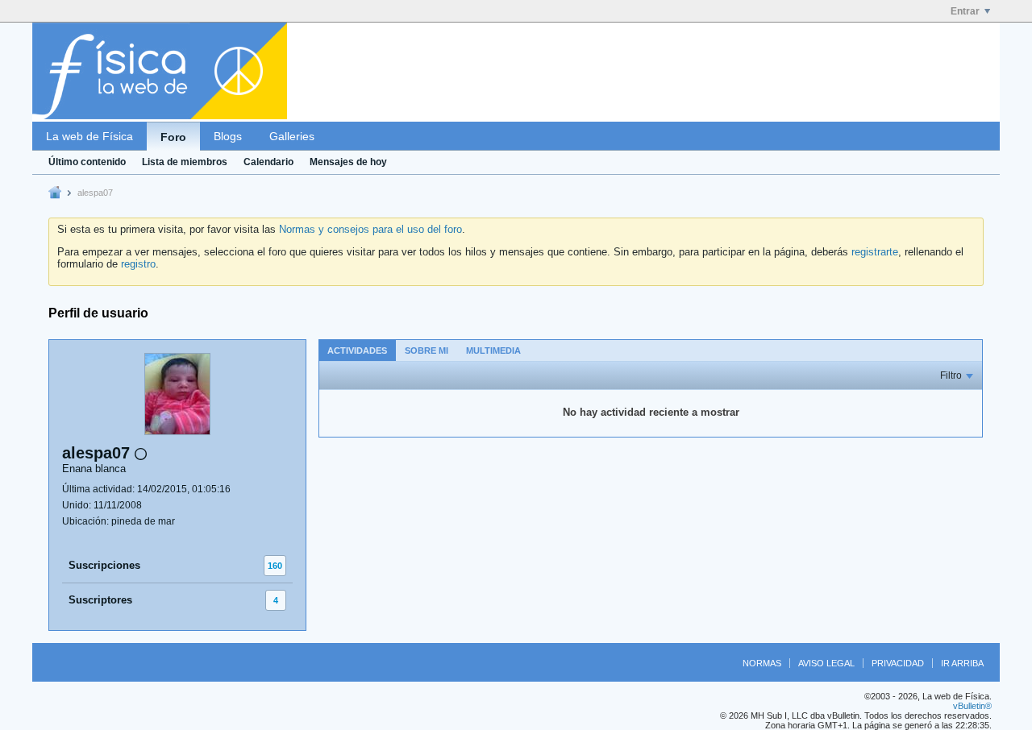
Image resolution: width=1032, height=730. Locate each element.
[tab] (357, 350)
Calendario (268, 162)
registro (138, 264)
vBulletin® (972, 706)
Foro (173, 137)
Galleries (291, 136)
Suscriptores (100, 600)
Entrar (965, 11)
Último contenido (87, 162)
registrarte (874, 252)
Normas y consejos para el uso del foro (370, 229)
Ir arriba (962, 663)
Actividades (357, 350)
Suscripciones (104, 565)
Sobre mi (426, 350)
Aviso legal (826, 663)
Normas (762, 663)
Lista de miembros (184, 162)
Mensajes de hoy (348, 162)
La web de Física (89, 136)
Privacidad (898, 663)
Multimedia (493, 350)
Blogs (228, 136)
